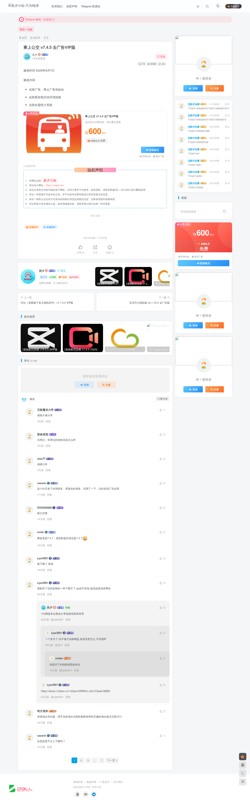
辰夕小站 (96, 786)
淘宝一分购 (26, 29)
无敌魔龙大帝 (45, 410)
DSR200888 (44, 508)
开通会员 (235, 6)
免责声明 (91, 782)
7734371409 (194, 165)
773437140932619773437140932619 (207, 119)
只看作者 (162, 398)
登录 (86, 385)
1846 (64, 277)
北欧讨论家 (194, 104)
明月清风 (42, 711)
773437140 (193, 153)
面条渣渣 (42, 434)
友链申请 (78, 782)
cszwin (41, 483)
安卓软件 (35, 37)
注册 (108, 385)
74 (143, 64)
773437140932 (195, 187)
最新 (24, 399)
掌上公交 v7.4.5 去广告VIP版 (49, 47)
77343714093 (195, 176)
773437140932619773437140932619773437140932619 (208, 108)
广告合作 (104, 782)
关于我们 (118, 782)
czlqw (59, 658)
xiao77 (41, 459)
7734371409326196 (198, 142)
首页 (24, 37)
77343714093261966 (199, 131)
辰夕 (34, 54)
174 (45, 277)
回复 (48, 421)
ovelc (40, 532)
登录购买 (154, 150)
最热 (32, 399)
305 (54, 277)
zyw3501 (42, 558)
